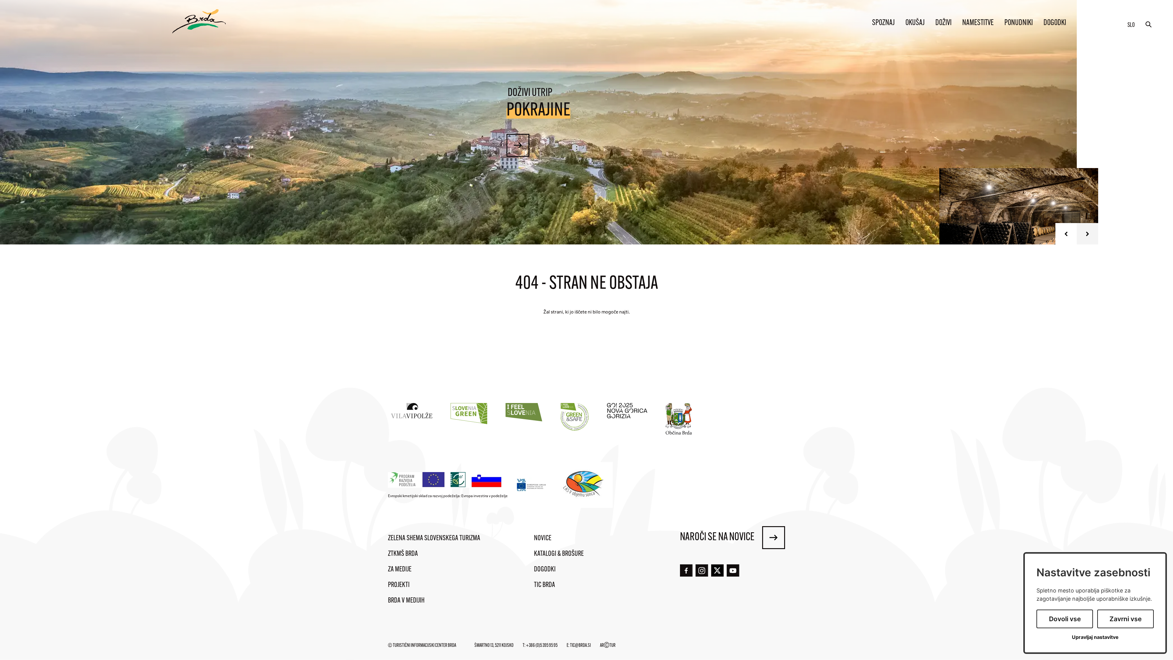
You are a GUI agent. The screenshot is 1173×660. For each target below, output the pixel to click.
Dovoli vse (1065, 619)
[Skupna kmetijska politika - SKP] (446, 480)
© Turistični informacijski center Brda (422, 645)
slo (1131, 25)
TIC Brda (544, 585)
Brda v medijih (406, 600)
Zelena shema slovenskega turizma (434, 538)
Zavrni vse (1125, 619)
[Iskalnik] (1148, 24)
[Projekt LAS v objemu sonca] (584, 485)
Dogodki (1054, 23)
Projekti (399, 585)
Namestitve (978, 23)
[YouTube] (733, 570)
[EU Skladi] (531, 484)
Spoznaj (883, 23)
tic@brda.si (580, 645)
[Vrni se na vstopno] (199, 21)
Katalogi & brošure (559, 554)
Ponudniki (1018, 23)
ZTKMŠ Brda (403, 554)
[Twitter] (717, 570)
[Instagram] (702, 570)
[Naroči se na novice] (773, 537)
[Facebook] (686, 570)
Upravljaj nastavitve (1095, 637)
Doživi (943, 23)
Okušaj (915, 23)
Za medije (399, 569)
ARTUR (608, 645)
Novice (542, 538)
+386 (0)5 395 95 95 (541, 645)
